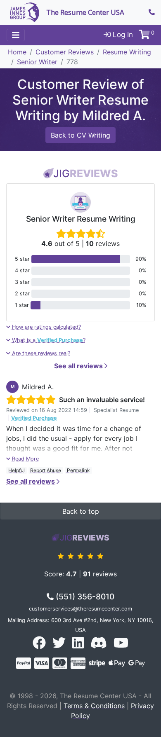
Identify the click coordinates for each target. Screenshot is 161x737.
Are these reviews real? (40, 353)
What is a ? (47, 340)
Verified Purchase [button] (34, 418)
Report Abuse (45, 470)
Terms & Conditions (94, 706)
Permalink (78, 470)
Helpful (16, 470)
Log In (122, 34)
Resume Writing (127, 52)
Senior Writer (37, 62)
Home (17, 52)
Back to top (80, 511)
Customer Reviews (65, 52)
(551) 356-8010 (84, 596)
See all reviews (79, 366)
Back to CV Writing (80, 135)
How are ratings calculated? (45, 327)
